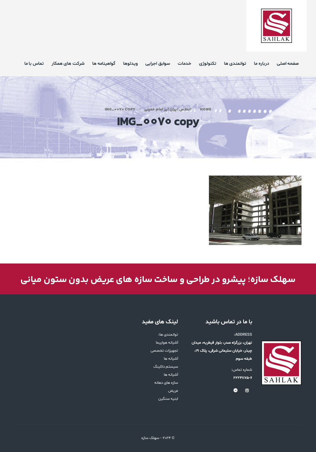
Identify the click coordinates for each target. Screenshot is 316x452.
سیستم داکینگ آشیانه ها (165, 371)
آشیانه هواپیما (167, 343)
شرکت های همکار (68, 63)
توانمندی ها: (168, 335)
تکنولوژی (207, 63)
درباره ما (261, 63)
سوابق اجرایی (157, 63)
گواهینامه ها (104, 63)
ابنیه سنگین (168, 399)
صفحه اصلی (288, 63)
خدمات (184, 63)
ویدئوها (130, 63)
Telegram (235, 390)
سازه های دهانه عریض (166, 387)
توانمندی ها (235, 63)
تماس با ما (34, 63)
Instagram (247, 390)
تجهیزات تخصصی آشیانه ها (164, 355)
